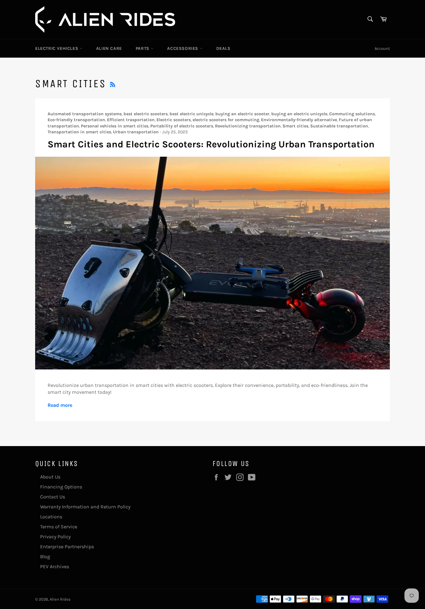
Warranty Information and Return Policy (85, 507)
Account (382, 48)
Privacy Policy (55, 537)
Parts (143, 48)
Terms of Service (58, 527)
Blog (45, 556)
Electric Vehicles (57, 48)
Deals (223, 48)
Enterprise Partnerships (67, 547)
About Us (50, 477)
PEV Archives (54, 566)
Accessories (183, 48)
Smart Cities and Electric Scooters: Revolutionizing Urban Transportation (211, 144)
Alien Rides (60, 599)
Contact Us (52, 497)
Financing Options (61, 487)
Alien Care (109, 48)
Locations (51, 517)
